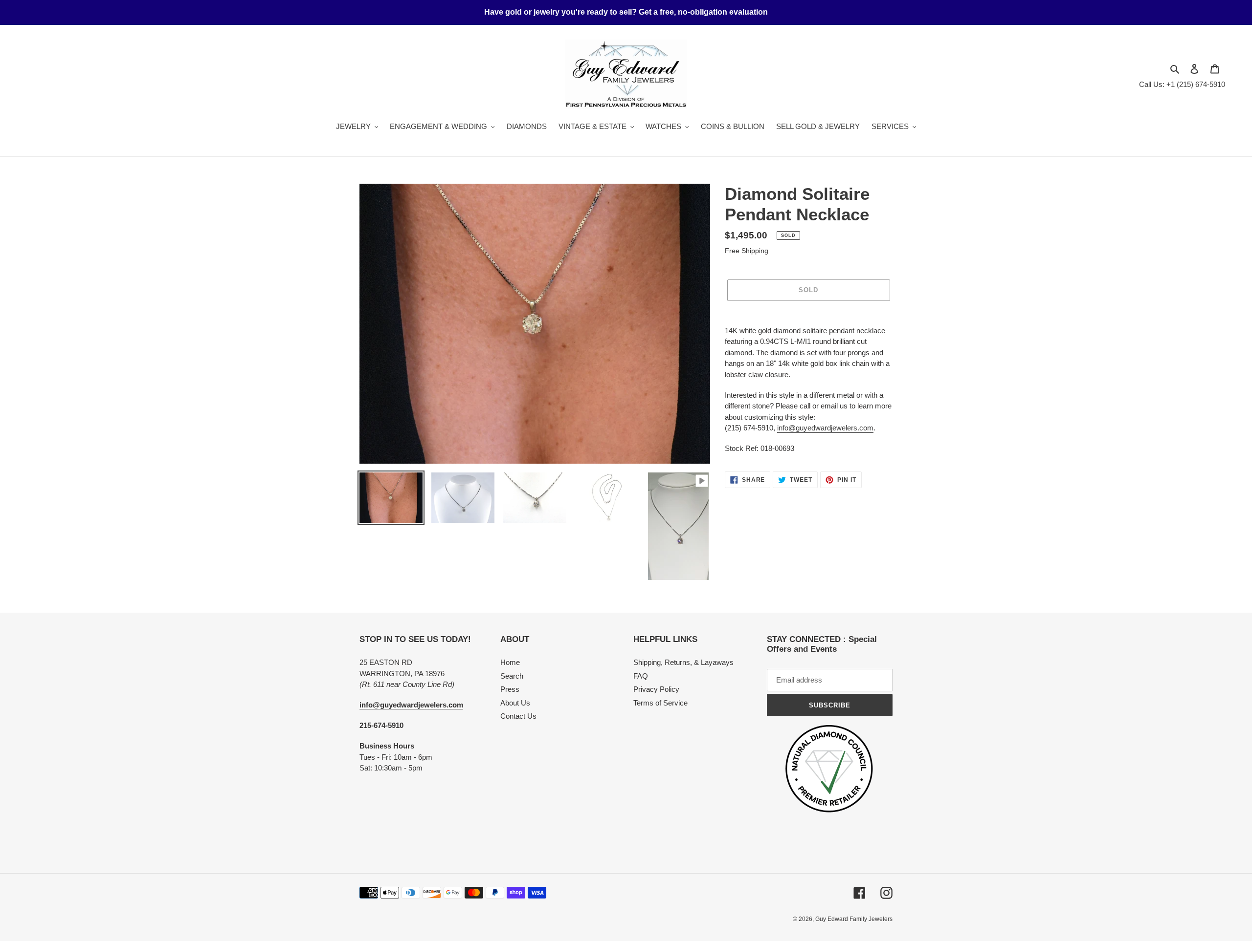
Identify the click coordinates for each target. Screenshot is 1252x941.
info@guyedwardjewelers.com (825, 428)
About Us (515, 703)
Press (509, 689)
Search (511, 676)
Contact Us (518, 716)
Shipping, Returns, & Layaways (683, 662)
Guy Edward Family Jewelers (854, 919)
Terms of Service (660, 703)
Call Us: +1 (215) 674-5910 (1182, 84)
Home (510, 662)
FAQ (640, 676)
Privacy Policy (656, 689)
